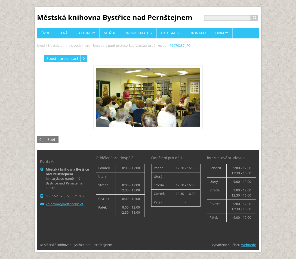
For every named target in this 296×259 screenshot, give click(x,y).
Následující (83, 58)
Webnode (248, 245)
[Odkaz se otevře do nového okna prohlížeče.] (148, 97)
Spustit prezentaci (62, 58)
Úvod (41, 45)
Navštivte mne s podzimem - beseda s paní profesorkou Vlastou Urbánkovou (107, 45)
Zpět (51, 139)
